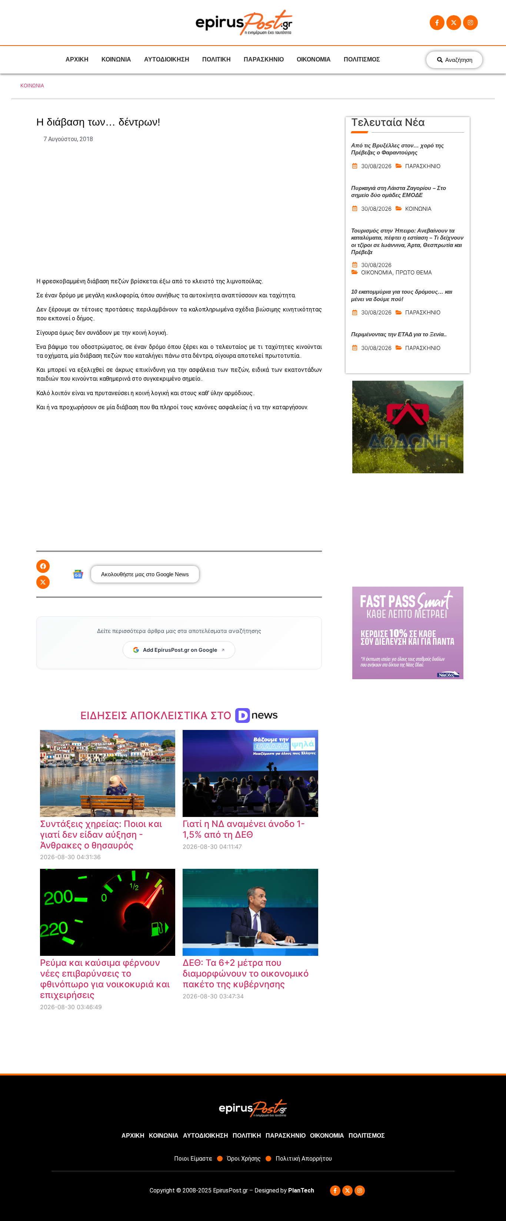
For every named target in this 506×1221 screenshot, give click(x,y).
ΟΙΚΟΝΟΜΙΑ (314, 59)
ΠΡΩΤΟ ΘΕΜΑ (414, 272)
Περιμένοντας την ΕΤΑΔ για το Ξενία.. (399, 334)
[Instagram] (470, 22)
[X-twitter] (453, 22)
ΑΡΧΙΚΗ (77, 59)
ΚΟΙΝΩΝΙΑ (116, 59)
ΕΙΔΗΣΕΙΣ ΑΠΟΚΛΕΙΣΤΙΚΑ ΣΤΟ (157, 715)
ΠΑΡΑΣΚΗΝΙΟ (264, 59)
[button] (43, 566)
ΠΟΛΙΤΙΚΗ (216, 59)
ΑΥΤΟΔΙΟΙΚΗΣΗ (166, 59)
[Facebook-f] (437, 22)
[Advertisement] (179, 210)
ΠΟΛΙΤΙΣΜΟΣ (362, 59)
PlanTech (301, 1190)
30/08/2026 (376, 166)
